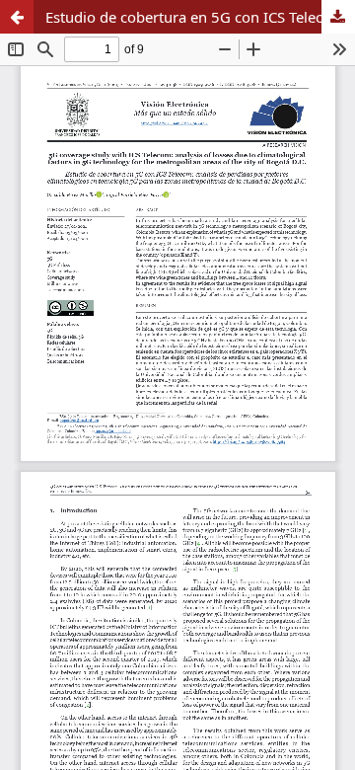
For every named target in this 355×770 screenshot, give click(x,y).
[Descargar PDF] (338, 17)
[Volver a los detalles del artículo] (17, 17)
